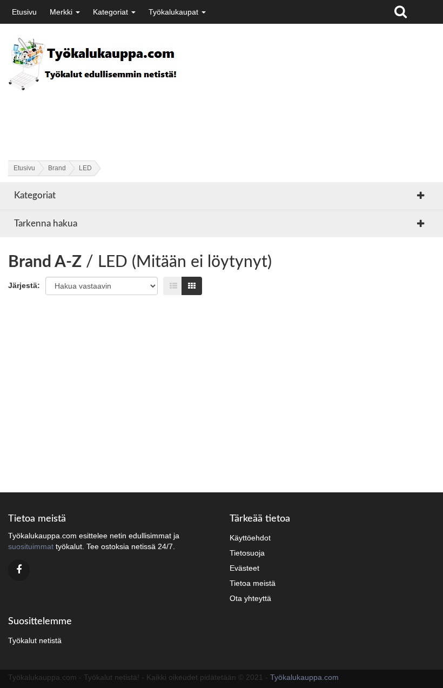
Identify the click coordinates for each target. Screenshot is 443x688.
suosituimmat (30, 546)
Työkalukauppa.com (304, 677)
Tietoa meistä (253, 583)
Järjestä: (24, 285)
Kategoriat (111, 12)
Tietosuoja (247, 553)
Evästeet (244, 568)
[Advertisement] (204, 116)
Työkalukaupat (174, 12)
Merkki (62, 12)
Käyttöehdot (250, 537)
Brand (57, 168)
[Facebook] (19, 570)
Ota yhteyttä (250, 598)
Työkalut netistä (35, 640)
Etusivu (24, 12)
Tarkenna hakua (45, 223)
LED (85, 168)
